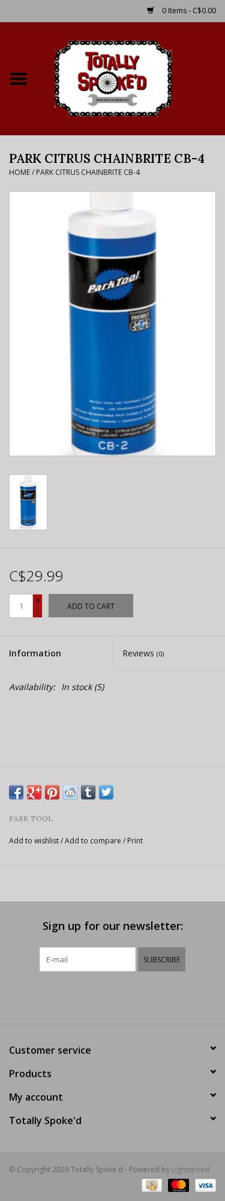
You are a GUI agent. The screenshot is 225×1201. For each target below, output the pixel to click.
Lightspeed (190, 1169)
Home (19, 172)
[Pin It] (52, 792)
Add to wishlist (34, 841)
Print (135, 841)
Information (35, 653)
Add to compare (94, 841)
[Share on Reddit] (70, 792)
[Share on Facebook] (16, 792)
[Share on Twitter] (106, 792)
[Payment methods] (150, 1184)
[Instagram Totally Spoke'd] (145, 996)
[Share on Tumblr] (88, 792)
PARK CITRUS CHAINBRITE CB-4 (88, 172)
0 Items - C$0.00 (188, 10)
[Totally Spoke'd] (131, 77)
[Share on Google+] (34, 792)
